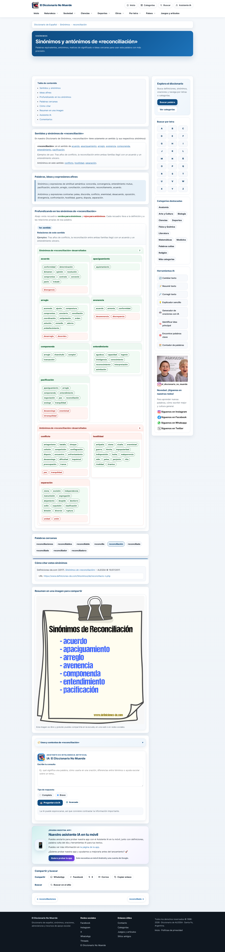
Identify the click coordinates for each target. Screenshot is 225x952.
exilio (46, 506)
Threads (84, 941)
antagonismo (50, 444)
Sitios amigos (124, 936)
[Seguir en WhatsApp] (172, 423)
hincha (109, 449)
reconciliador (60, 550)
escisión (57, 491)
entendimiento (44, 149)
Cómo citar (45, 106)
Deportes (177, 220)
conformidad (49, 267)
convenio (75, 277)
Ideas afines (45, 92)
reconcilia (99, 544)
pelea (106, 459)
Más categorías (166, 259)
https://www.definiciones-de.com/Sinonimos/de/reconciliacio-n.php (77, 576)
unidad (47, 519)
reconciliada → (136, 899)
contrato (63, 277)
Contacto (122, 923)
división (47, 511)
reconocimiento (103, 364)
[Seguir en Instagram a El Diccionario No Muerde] (172, 371)
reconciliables (65, 544)
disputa (47, 454)
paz (60, 398)
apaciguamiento (89, 146)
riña (126, 459)
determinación (66, 267)
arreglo (101, 146)
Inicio (36, 13)
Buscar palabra (167, 102)
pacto (46, 282)
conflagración (76, 449)
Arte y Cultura (166, 213)
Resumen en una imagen (51, 110)
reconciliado (42, 550)
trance (63, 464)
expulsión (57, 506)
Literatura (164, 233)
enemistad (64, 411)
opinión (59, 272)
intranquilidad (50, 416)
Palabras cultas (166, 246)
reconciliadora (79, 550)
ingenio (124, 355)
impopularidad (122, 449)
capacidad (112, 355)
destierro (74, 501)
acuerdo (76, 146)
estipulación (65, 318)
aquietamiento (102, 267)
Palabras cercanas (49, 101)
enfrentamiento (75, 454)
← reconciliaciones (46, 899)
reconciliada (134, 544)
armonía (111, 308)
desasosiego (49, 411)
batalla (63, 444)
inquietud (76, 459)
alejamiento (49, 501)
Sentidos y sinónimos (50, 88)
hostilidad (79, 163)
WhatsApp (85, 936)
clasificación (71, 506)
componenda (123, 146)
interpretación (121, 364)
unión (56, 519)
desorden (62, 336)
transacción (49, 359)
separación (90, 163)
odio (98, 459)
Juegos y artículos (170, 13)
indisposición (102, 454)
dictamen (48, 272)
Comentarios (46, 119)
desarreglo (49, 336)
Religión (163, 252)
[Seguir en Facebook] (172, 417)
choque (73, 444)
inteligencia (101, 359)
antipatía (100, 444)
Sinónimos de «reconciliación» (80, 570)
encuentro (59, 454)
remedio (59, 323)
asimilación (101, 369)
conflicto (69, 163)
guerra (99, 449)
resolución (72, 272)
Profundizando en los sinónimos (55, 97)
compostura (71, 308)
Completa (47, 795)
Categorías (123, 927)
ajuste (59, 308)
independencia (71, 491)
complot (72, 355)
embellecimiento (51, 328)
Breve (62, 795)
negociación (49, 398)
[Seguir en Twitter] (172, 428)
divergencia (49, 290)
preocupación (50, 464)
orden (77, 318)
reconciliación (80, 24)
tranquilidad (60, 403)
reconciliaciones (44, 544)
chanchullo (59, 355)
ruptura (69, 511)
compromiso (49, 277)
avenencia (111, 146)
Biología (182, 213)
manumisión (49, 496)
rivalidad (100, 464)
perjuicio (117, 459)
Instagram (85, 927)
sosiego (47, 403)
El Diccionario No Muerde (93, 945)
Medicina (181, 239)
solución (48, 323)
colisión (47, 449)
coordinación (50, 318)
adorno (70, 323)
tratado (56, 282)
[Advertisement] (112, 65)
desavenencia (102, 316)
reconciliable (83, 544)
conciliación (77, 313)
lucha (114, 454)
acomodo (48, 308)
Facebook (85, 923)
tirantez (111, 464)
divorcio (58, 511)
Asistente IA (45, 115)
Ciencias (163, 220)
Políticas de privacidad (172, 930)
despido (62, 501)
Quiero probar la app (61, 858)
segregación (64, 496)
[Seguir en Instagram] (172, 412)
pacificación (58, 149)
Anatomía (163, 207)
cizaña (120, 444)
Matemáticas (165, 239)
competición (60, 449)
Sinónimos (65, 24)
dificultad (63, 459)
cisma (110, 444)
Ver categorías (167, 109)
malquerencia (127, 454)
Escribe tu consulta (46, 764)
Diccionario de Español (45, 24)
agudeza (100, 355)
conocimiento (117, 359)
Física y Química (167, 226)
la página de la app (89, 847)
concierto (63, 313)
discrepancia (118, 316)
